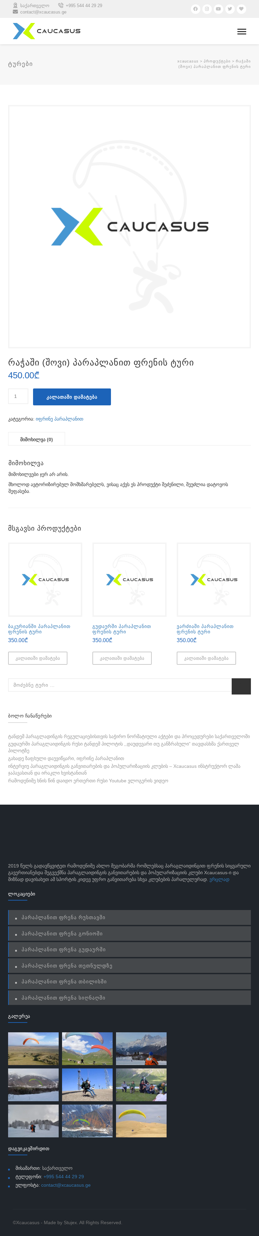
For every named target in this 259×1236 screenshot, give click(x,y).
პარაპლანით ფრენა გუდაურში (64, 949)
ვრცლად (219, 879)
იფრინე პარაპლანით (59, 419)
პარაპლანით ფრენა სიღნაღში (64, 997)
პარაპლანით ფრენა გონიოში (62, 933)
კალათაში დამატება (72, 397)
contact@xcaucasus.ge (66, 1185)
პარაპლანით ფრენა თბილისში (64, 981)
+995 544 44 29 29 (64, 1176)
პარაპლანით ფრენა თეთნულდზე (67, 965)
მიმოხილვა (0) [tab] (36, 439)
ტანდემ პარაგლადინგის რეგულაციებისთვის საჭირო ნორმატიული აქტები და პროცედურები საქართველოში (129, 736)
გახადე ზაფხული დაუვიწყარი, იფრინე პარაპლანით (66, 758)
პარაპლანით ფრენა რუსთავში (64, 917)
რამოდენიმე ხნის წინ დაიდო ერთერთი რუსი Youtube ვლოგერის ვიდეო (88, 780)
